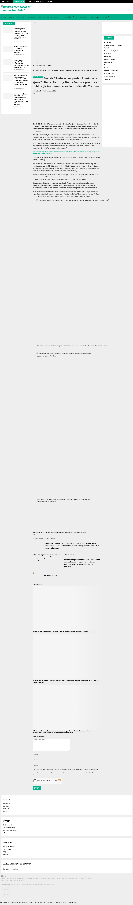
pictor (62, 532)
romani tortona (81, 532)
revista (66, 532)
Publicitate (49, 1)
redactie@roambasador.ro (17, 880)
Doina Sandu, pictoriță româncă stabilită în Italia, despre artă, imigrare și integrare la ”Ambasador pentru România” (65, 681)
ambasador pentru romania (41, 532)
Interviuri (20, 17)
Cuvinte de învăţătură (69, 17)
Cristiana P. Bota (39, 91)
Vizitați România (53, 17)
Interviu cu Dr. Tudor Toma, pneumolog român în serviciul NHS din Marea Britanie (60, 631)
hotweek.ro (14, 869)
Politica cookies (8, 825)
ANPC (5, 833)
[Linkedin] (4, 882)
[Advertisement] (66, 107)
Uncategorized (109, 73)
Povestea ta (84, 17)
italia (58, 532)
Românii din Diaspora (38, 76)
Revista (11, 17)
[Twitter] (3, 882)
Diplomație (95, 17)
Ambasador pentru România (113, 45)
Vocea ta (107, 79)
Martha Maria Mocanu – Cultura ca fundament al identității (21, 49)
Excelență (31, 17)
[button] (66, 351)
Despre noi (36, 1)
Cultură (41, 17)
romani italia (72, 532)
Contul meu (7, 849)
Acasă (3, 17)
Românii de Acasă (110, 68)
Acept (65, 902)
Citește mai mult (72, 902)
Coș (4, 851)
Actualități (106, 17)
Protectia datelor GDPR (10, 830)
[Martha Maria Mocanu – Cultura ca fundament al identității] (8, 49)
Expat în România (109, 59)
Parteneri (29, 1)
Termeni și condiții (9, 827)
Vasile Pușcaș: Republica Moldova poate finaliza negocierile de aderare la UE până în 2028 (21, 63)
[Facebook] (2, 882)
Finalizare (6, 854)
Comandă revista (19, 1)
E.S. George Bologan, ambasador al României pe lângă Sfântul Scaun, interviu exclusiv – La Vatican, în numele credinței (21, 99)
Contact (42, 1)
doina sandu (53, 532)
